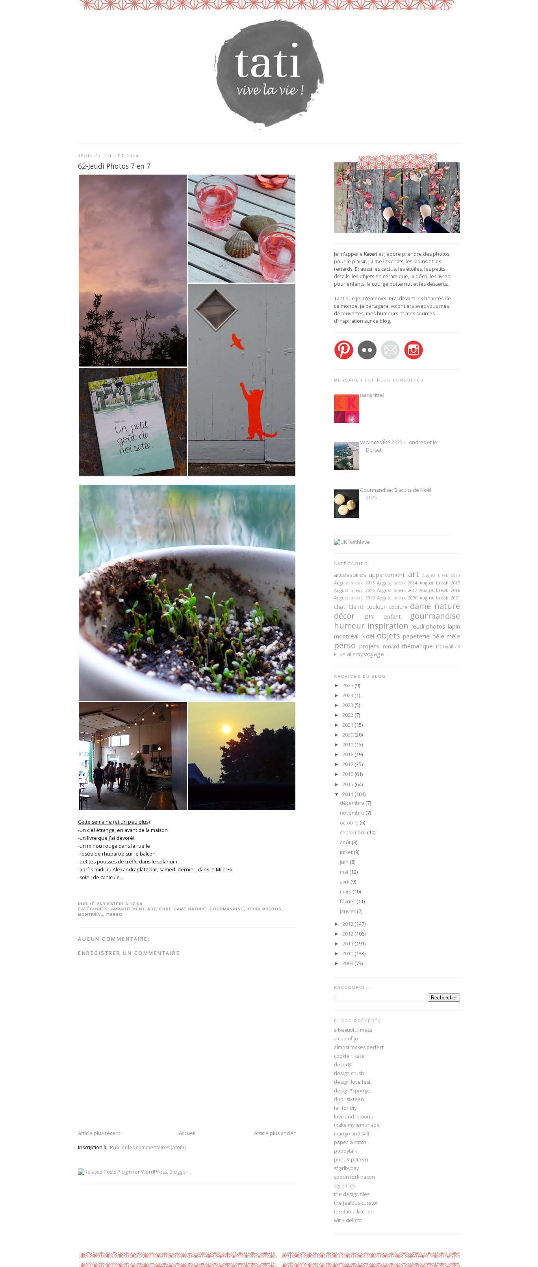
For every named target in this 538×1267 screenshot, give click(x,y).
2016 (348, 774)
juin (345, 862)
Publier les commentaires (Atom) (148, 1147)
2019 (348, 744)
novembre (352, 812)
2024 (348, 695)
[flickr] (367, 358)
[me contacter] (390, 358)
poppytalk (345, 1151)
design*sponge (352, 1090)
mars (346, 891)
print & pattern (351, 1159)
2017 (348, 764)
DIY (369, 616)
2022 (348, 715)
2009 (348, 963)
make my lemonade (357, 1125)
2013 (348, 924)
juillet (347, 852)
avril (345, 881)
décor (344, 615)
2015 (348, 784)
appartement (128, 909)
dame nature (190, 909)
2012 (348, 933)
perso (114, 914)
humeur (349, 625)
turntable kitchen (354, 1211)
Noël (367, 636)
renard (391, 646)
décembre (352, 803)
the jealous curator (356, 1203)
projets (369, 646)
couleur (376, 606)
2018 (348, 754)
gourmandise (227, 909)
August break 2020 (441, 575)
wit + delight (348, 1220)
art (151, 909)
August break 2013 (354, 583)
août (346, 842)
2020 (348, 734)
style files (344, 1185)
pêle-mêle (446, 636)
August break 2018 (439, 590)
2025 (348, 685)
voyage (374, 654)
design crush (349, 1073)
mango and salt (351, 1133)
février (348, 901)
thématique (417, 646)
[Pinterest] (344, 358)
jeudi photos (264, 909)
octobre (350, 822)
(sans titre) (372, 395)
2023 (348, 705)
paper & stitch (350, 1142)
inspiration (387, 625)
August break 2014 (397, 583)
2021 (348, 725)
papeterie (416, 636)
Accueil (187, 1133)
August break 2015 (439, 583)
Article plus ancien (275, 1133)
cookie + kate (349, 1056)
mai (344, 872)
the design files (351, 1194)
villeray (355, 654)
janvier (348, 911)
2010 (348, 953)
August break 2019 (354, 598)
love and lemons (353, 1116)
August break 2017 (397, 590)
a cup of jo (346, 1038)
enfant (392, 616)
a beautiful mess (353, 1030)
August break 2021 (439, 598)
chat (165, 909)
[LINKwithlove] (352, 542)
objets (388, 635)
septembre (353, 832)
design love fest (352, 1082)
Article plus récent (99, 1133)
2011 (348, 943)
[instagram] (413, 358)
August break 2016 (354, 590)
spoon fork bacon (354, 1177)
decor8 (342, 1064)
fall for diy (345, 1108)
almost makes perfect (359, 1047)
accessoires (350, 575)
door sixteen (349, 1099)
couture (398, 607)
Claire (356, 606)
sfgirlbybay (346, 1168)
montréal (90, 914)
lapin (454, 626)
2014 (348, 794)
